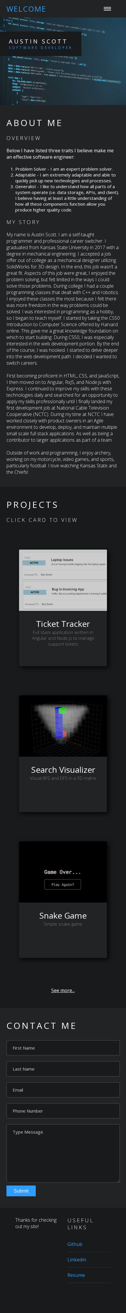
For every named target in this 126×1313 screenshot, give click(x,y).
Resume (20, 115)
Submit (21, 1190)
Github (74, 1244)
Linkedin (76, 1259)
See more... (63, 990)
